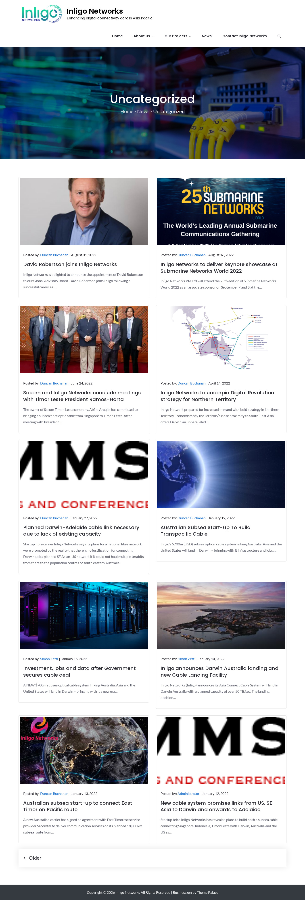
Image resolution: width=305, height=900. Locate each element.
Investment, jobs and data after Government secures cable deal (79, 671)
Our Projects (176, 36)
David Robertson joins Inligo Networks (70, 264)
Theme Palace (207, 892)
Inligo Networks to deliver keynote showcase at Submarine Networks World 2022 (219, 267)
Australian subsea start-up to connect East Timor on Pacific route (77, 806)
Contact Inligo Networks (244, 36)
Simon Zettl (49, 659)
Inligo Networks (95, 11)
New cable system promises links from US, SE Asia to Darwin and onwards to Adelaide (216, 806)
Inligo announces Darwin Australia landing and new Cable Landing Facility (219, 671)
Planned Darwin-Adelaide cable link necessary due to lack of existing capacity (81, 531)
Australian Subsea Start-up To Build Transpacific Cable (206, 531)
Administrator (188, 793)
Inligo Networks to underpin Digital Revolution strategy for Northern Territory (217, 396)
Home (117, 36)
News (207, 36)
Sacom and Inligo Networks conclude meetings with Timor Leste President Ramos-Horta (82, 396)
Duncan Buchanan (54, 255)
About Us (142, 36)
